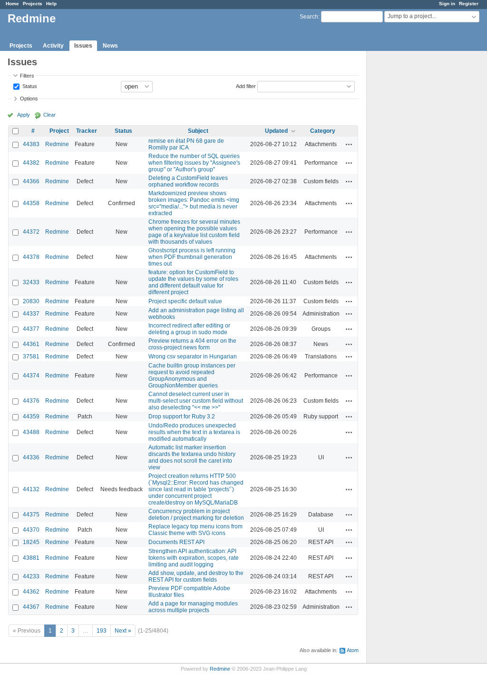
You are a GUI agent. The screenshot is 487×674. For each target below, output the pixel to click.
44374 (31, 375)
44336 (31, 457)
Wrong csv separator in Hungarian (192, 356)
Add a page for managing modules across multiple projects (193, 607)
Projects (32, 3)
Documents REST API (176, 542)
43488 (31, 432)
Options (29, 98)
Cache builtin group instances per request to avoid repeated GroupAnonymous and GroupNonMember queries (191, 375)
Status (29, 86)
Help (51, 3)
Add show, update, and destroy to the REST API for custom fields (196, 576)
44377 (31, 329)
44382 (31, 162)
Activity (53, 45)
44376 (31, 400)
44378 (31, 257)
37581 (31, 356)
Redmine (57, 144)
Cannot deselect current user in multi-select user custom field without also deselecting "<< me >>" (195, 401)
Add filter (246, 86)
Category (322, 131)
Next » (123, 630)
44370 (31, 529)
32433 (31, 282)
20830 (31, 301)
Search (309, 16)
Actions (349, 144)
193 (102, 630)
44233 (31, 576)
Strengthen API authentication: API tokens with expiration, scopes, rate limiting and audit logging (193, 558)
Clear (49, 115)
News (110, 45)
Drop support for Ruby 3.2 (181, 416)
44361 (31, 344)
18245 (31, 542)
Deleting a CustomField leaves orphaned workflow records (188, 181)
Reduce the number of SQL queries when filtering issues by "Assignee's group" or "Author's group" (194, 163)
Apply (23, 115)
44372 (31, 231)
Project (59, 131)
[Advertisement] (414, 200)
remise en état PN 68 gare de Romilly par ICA (186, 144)
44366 (31, 181)
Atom (353, 650)
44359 (31, 416)
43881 (31, 558)
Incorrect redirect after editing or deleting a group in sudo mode (189, 329)
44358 (31, 203)
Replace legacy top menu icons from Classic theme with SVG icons (195, 529)
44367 (31, 607)
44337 (31, 313)
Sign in (447, 3)
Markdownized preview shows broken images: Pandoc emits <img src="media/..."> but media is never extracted (193, 203)
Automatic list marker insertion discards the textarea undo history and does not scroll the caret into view (191, 457)
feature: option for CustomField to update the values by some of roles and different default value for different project (193, 282)
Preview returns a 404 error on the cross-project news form (192, 344)
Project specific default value (185, 301)
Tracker (86, 131)
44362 (31, 591)
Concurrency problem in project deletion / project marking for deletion (196, 514)
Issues (83, 45)
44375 (31, 514)
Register (468, 3)
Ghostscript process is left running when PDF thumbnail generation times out (191, 257)
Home (12, 3)
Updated (276, 131)
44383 (31, 144)
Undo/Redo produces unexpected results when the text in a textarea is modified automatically (194, 432)
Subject (198, 131)
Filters (27, 76)
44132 (31, 489)
